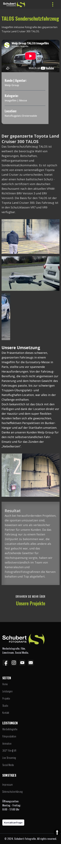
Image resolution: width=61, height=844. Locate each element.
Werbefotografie (9, 729)
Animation (7, 743)
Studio (5, 705)
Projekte (6, 698)
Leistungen (7, 691)
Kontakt (5, 712)
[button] (53, 4)
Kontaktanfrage (13, 822)
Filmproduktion (9, 736)
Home (5, 684)
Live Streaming (9, 757)
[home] (7, 4)
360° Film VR (9, 750)
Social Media (8, 765)
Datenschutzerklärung (12, 791)
